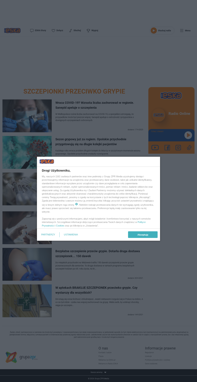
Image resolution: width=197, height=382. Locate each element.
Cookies (60, 225)
